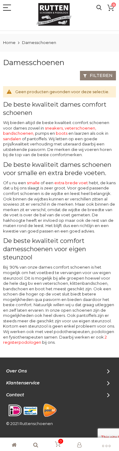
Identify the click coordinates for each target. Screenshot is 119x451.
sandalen (12, 138)
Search (99, 7)
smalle (33, 182)
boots (61, 133)
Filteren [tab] (101, 75)
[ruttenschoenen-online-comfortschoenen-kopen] (56, 14)
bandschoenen (18, 133)
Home (9, 42)
